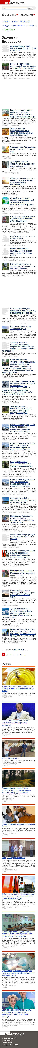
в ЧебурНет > (8, 29)
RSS (16, 1045)
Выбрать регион (7, 1042)
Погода (5, 25)
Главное (6, 21)
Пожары (31, 25)
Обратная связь (7, 1040)
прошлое (19, 649)
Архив (15, 21)
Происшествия (18, 25)
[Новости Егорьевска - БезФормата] (12, 2)
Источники (25, 21)
